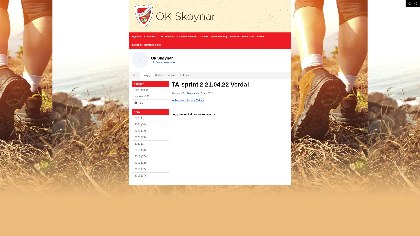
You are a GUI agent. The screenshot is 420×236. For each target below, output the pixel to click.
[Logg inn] (416, 4)
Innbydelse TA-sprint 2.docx (188, 100)
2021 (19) (140, 137)
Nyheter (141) (142, 96)
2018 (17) (140, 156)
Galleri (204, 36)
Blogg (146, 75)
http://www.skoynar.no (163, 62)
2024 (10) (140, 124)
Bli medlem (167, 36)
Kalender (185, 75)
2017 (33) (140, 162)
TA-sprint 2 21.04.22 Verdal (210, 84)
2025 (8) (139, 118)
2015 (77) (140, 175)
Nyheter (136, 36)
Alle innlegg (141, 89)
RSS (140, 102)
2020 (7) (139, 143)
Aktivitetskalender (187, 36)
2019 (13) (140, 150)
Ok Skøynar (189, 93)
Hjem (135, 75)
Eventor (234, 36)
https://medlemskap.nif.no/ (147, 44)
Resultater (248, 36)
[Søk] (410, 4)
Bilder (158, 75)
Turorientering (219, 36)
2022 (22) (140, 130)
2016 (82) (140, 169)
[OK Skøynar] (210, 16)
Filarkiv (261, 36)
